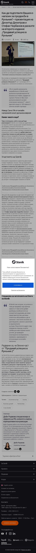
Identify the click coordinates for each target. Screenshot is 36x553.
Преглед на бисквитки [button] (18, 290)
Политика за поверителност (21, 279)
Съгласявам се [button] (18, 285)
